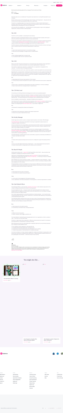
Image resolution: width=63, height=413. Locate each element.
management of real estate (24, 41)
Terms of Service (60, 377)
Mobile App (15, 383)
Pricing (27, 5)
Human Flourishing (33, 377)
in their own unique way (31, 156)
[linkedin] (43, 408)
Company (45, 5)
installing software (32, 96)
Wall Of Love (31, 384)
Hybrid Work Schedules (17, 377)
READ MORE (6, 280)
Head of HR (25, 152)
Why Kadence (2, 374)
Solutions (19, 5)
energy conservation (22, 131)
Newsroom (2, 376)
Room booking (15, 376)
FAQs (46, 377)
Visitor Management (16, 379)
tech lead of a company (40, 101)
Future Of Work (32, 376)
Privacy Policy (59, 376)
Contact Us (2, 381)
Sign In (61, 2)
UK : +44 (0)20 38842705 (51, 408)
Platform (10, 5)
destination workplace (15, 130)
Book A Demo (60, 5)
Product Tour (53, 5)
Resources (36, 5)
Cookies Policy (59, 374)
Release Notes (32, 383)
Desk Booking (15, 374)
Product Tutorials (32, 381)
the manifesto (34, 155)
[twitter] (46, 408)
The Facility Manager (15, 121)
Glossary (31, 388)
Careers (58, 2)
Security (1, 379)
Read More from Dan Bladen (16, 250)
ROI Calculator (32, 386)
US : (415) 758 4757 (59, 408)
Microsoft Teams (26, 103)
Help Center (47, 374)
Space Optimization (33, 379)
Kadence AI (15, 381)
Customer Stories (32, 374)
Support (54, 2)
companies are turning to (32, 186)
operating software (41, 41)
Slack (30, 103)
